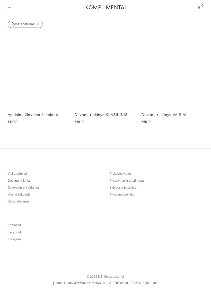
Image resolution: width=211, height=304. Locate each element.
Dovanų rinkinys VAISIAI (164, 115)
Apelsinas (23, 24)
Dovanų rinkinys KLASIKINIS (101, 115)
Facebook (15, 232)
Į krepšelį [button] (13, 122)
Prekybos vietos (120, 173)
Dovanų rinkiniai (19, 180)
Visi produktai (17, 173)
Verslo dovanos (18, 201)
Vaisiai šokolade (19, 194)
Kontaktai (14, 225)
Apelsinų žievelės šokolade (33, 115)
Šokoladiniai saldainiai (24, 187)
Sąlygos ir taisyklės (122, 187)
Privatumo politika (121, 194)
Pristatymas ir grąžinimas (126, 180)
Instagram (15, 239)
